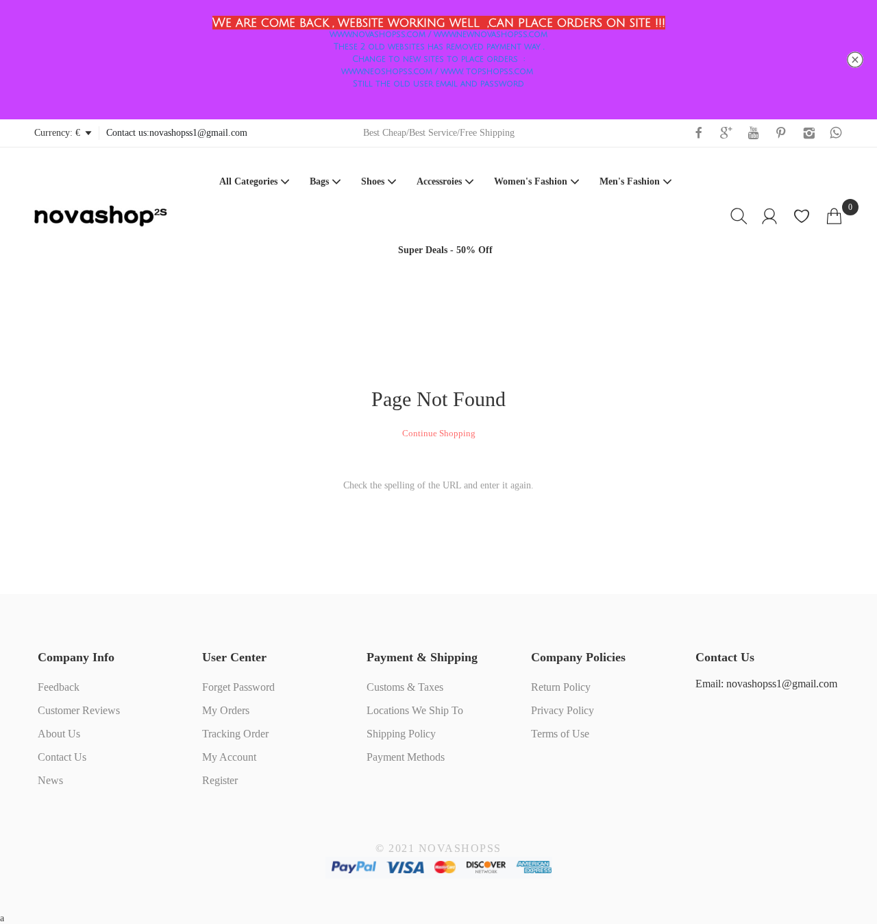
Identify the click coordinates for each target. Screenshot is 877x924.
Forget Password (238, 687)
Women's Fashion (530, 181)
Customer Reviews (79, 710)
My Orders (225, 710)
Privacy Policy (562, 710)
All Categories (248, 181)
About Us (59, 733)
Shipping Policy (401, 733)
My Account (229, 757)
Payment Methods (406, 757)
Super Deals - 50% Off (445, 250)
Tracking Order (235, 733)
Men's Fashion (630, 181)
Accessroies (439, 181)
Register (220, 780)
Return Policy (561, 687)
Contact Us (62, 757)
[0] (834, 216)
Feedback (58, 687)
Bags (319, 181)
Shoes (372, 181)
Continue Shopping (438, 433)
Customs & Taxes (405, 687)
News (50, 780)
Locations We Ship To (415, 710)
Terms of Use (560, 733)
